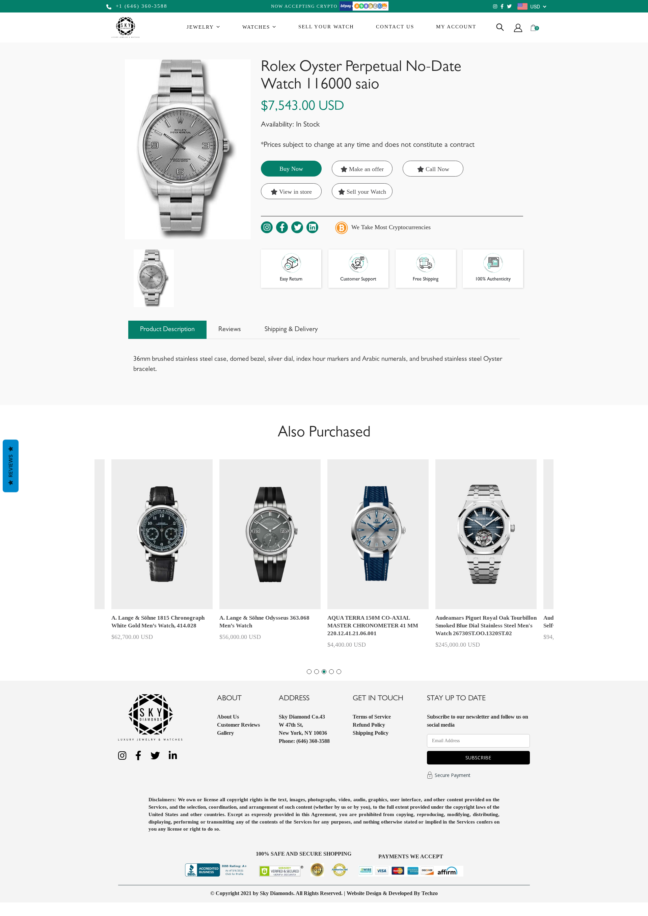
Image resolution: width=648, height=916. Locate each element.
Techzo (430, 893)
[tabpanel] (378, 557)
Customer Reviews (238, 725)
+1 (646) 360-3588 (140, 6)
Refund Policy (369, 725)
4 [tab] (331, 672)
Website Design (364, 893)
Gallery (225, 733)
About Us (228, 717)
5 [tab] (339, 672)
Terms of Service (372, 717)
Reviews (11, 466)
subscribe (478, 757)
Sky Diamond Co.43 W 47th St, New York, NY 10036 (303, 725)
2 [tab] (317, 672)
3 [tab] (324, 672)
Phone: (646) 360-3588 (304, 741)
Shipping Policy (370, 733)
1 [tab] (309, 672)
